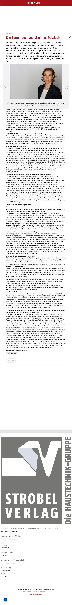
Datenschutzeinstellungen (36, 594)
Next (66, 87)
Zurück (11, 360)
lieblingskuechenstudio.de (29, 279)
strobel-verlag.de (50, 589)
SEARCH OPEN (69, 8)
